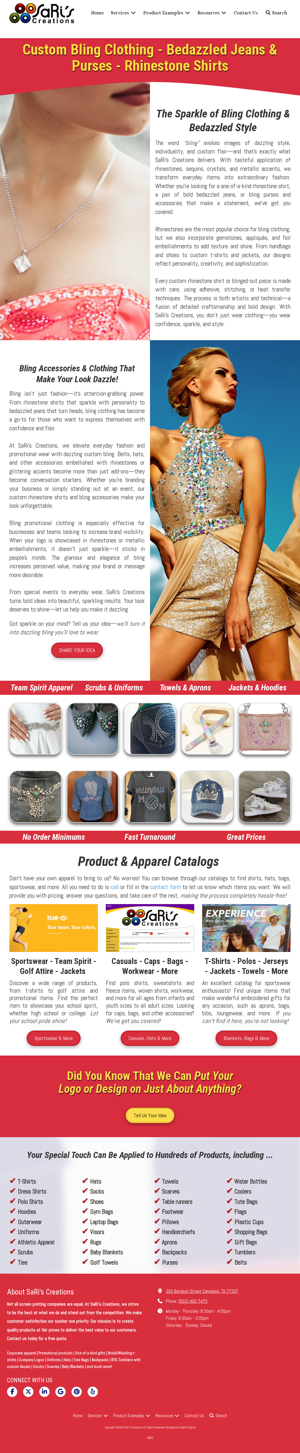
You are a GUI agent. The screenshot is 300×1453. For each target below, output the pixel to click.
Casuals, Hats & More (150, 1038)
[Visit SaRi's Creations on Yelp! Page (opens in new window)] (93, 1392)
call (115, 887)
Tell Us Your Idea (150, 1115)
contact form (165, 887)
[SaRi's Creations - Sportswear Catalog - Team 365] (53, 928)
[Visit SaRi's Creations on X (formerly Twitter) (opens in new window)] (28, 1392)
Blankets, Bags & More (246, 1038)
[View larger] (35, 728)
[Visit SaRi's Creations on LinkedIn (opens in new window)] (44, 1392)
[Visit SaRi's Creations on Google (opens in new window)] (60, 1392)
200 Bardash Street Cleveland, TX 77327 (202, 1291)
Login (150, 1437)
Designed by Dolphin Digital (181, 1427)
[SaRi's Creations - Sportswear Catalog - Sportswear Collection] (246, 928)
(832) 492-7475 (192, 1301)
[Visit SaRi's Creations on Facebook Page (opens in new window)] (12, 1392)
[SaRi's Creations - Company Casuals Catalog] (150, 928)
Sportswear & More (54, 1038)
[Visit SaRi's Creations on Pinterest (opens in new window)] (76, 1392)
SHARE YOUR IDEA (77, 650)
